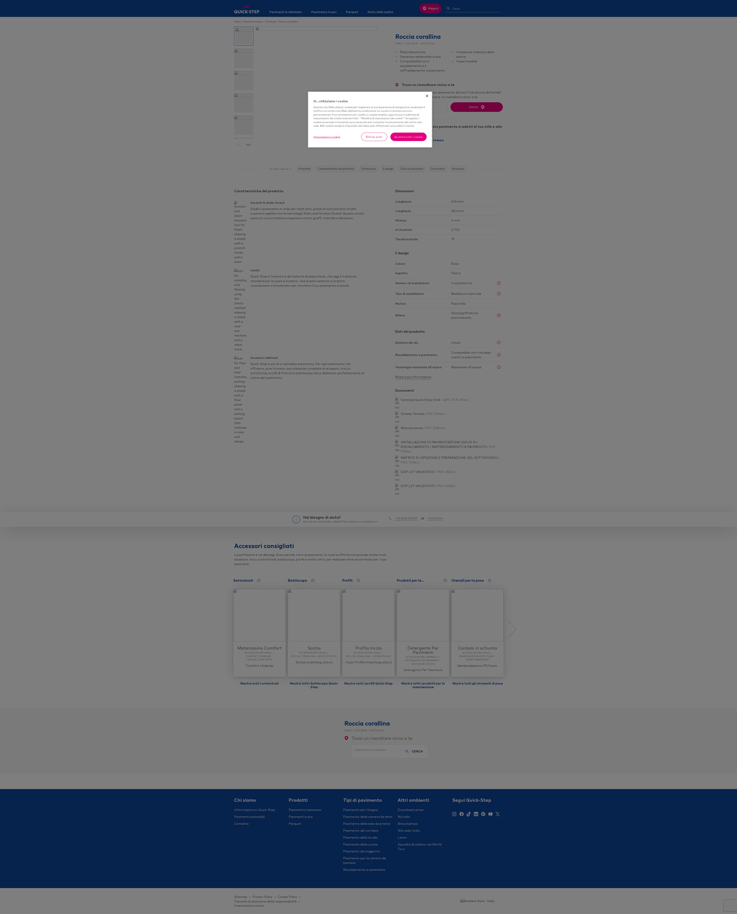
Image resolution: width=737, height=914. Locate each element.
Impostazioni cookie (327, 136)
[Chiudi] (427, 96)
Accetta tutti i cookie (408, 136)
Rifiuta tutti (374, 136)
